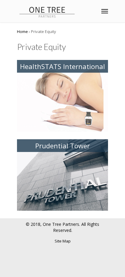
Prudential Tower (62, 145)
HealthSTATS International (62, 66)
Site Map (63, 241)
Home (22, 31)
